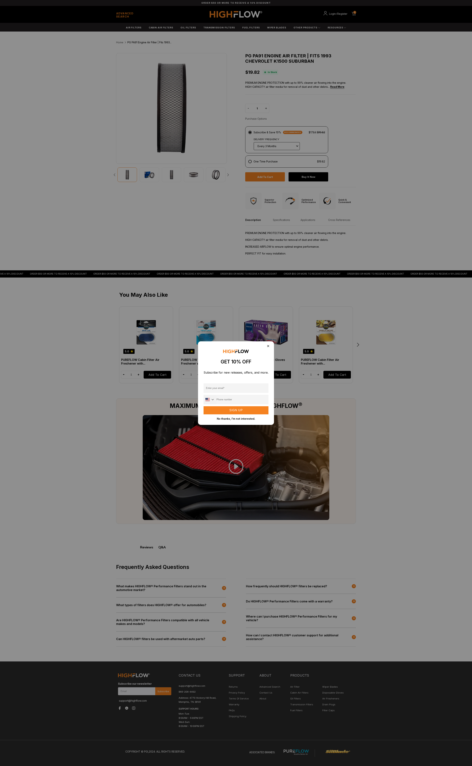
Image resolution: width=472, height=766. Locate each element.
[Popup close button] (268, 346)
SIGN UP (236, 410)
